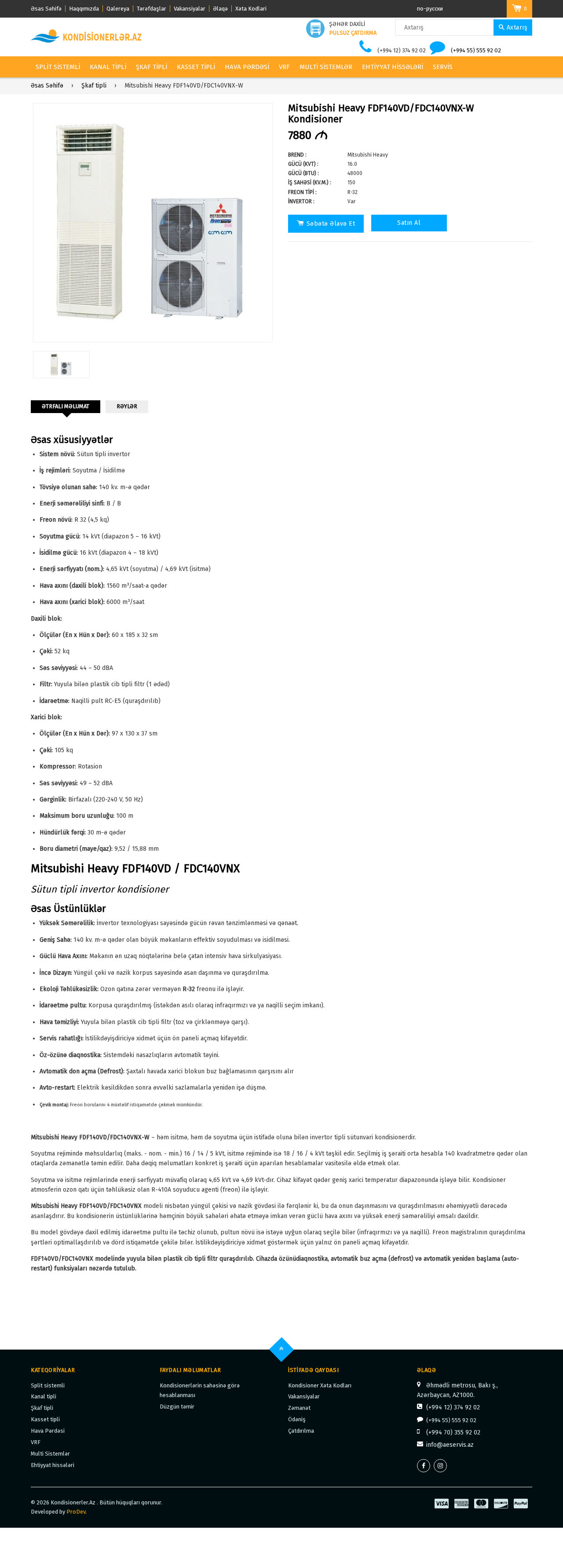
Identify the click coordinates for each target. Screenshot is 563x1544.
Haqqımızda (84, 8)
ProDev (75, 1511)
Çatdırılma (301, 1430)
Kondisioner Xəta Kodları (319, 1385)
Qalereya (117, 8)
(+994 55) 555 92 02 (476, 50)
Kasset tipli (196, 67)
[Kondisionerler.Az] (87, 36)
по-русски (430, 8)
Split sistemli (58, 67)
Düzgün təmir (177, 1406)
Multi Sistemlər (326, 67)
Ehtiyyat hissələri (392, 67)
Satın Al (408, 223)
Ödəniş (297, 1419)
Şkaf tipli (151, 67)
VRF (284, 67)
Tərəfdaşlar (151, 8)
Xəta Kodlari (251, 8)
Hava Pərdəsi (247, 67)
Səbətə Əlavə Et (331, 223)
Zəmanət (299, 1408)
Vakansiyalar (189, 8)
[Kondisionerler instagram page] (440, 1465)
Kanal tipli (108, 67)
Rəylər (127, 406)
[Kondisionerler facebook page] (423, 1465)
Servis (443, 67)
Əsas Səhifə (46, 8)
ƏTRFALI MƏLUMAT (65, 406)
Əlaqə (220, 8)
